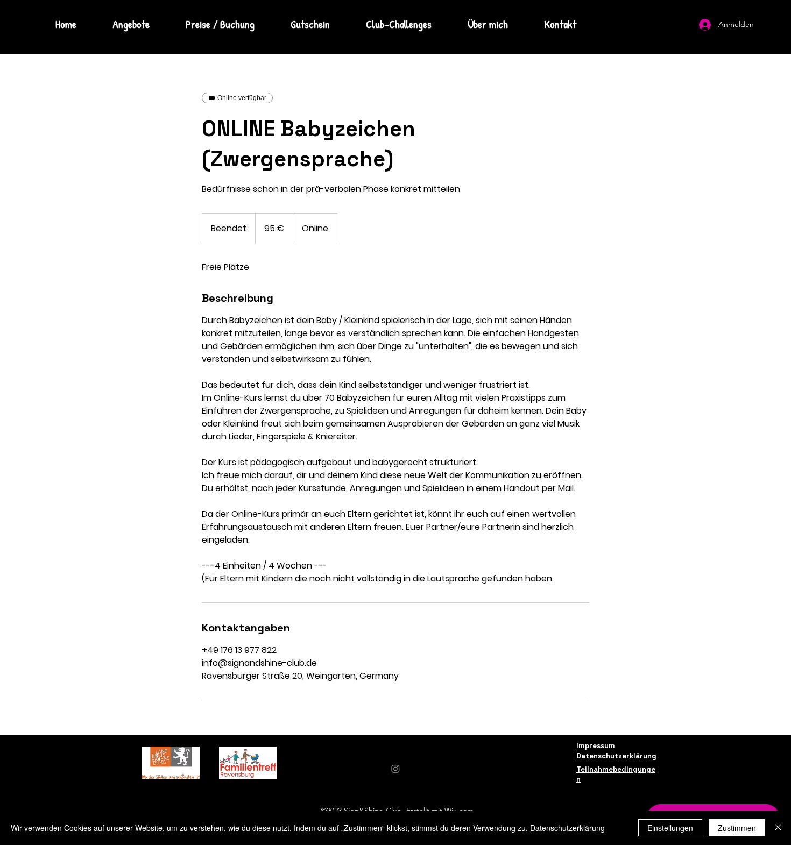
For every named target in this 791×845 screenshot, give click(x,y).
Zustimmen (737, 827)
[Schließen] (778, 827)
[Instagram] (395, 768)
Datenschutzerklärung (567, 827)
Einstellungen (670, 827)
